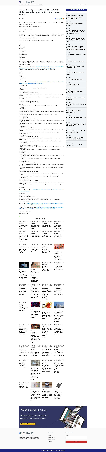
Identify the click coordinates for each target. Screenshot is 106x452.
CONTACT (40, 4)
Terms (49, 435)
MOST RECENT (28, 4)
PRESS (34, 4)
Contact (50, 441)
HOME (21, 4)
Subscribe (76, 441)
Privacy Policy (51, 437)
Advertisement (51, 439)
